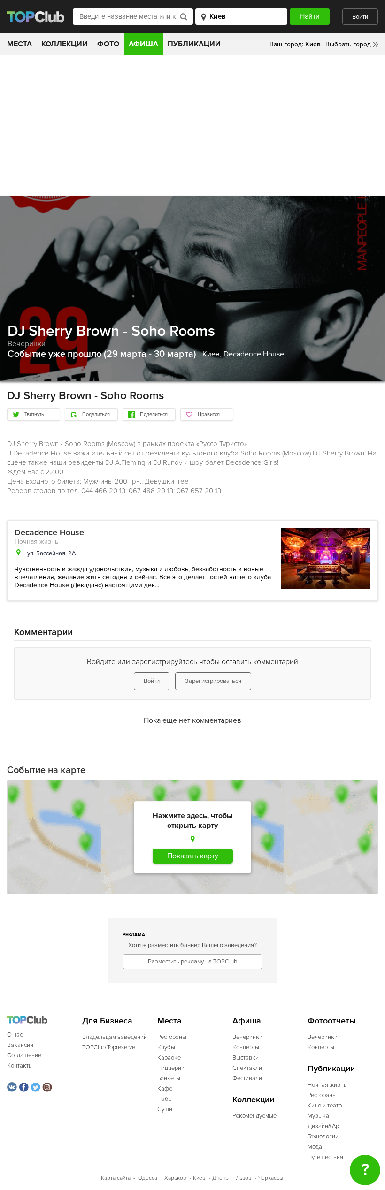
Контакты (20, 1065)
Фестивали (247, 1078)
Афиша (143, 44)
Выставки (245, 1057)
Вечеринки (27, 344)
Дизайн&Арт (324, 1126)
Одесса (147, 1178)
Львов (243, 1178)
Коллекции (64, 44)
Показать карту (192, 856)
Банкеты (168, 1078)
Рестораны (171, 1037)
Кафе (164, 1088)
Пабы (165, 1099)
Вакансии (20, 1045)
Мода (315, 1147)
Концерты (245, 1047)
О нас (15, 1034)
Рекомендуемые (254, 1116)
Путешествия (325, 1157)
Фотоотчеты (332, 1021)
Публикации (194, 44)
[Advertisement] (192, 125)
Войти (360, 17)
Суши (164, 1109)
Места (19, 44)
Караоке (169, 1057)
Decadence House (253, 354)
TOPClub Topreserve (108, 1047)
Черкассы (270, 1178)
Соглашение (24, 1055)
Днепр (220, 1178)
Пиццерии (171, 1068)
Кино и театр (325, 1105)
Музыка (318, 1116)
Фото (108, 44)
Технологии (323, 1136)
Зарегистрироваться (213, 681)
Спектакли (247, 1068)
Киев (199, 1178)
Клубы (166, 1047)
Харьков (175, 1178)
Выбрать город (348, 44)
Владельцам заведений (114, 1037)
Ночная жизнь (36, 542)
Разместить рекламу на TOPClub (192, 961)
